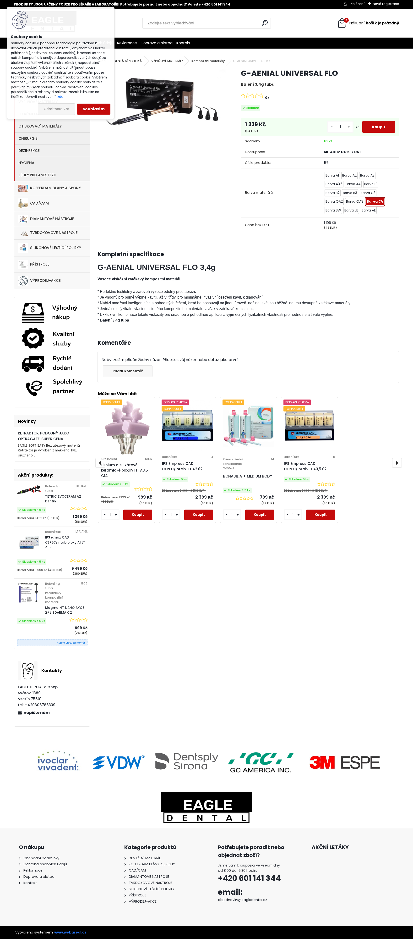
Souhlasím (94, 109)
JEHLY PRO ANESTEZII (37, 175)
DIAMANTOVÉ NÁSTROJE (52, 218)
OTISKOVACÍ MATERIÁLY (40, 126)
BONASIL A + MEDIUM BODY (247, 476)
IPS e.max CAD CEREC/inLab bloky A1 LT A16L (65, 542)
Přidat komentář (128, 371)
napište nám (37, 712)
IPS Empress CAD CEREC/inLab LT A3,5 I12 (305, 466)
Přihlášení (356, 3)
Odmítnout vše (56, 109)
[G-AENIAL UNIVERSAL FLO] (162, 107)
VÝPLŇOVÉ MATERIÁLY (167, 61)
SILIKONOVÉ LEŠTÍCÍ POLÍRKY (55, 247)
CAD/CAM (39, 203)
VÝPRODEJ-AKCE (45, 280)
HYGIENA (26, 162)
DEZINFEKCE (29, 150)
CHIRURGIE (28, 138)
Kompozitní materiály (208, 61)
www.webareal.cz (70, 932)
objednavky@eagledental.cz (242, 899)
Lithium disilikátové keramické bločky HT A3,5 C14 (124, 470)
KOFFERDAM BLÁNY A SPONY (55, 187)
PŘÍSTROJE (39, 264)
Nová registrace (386, 3)
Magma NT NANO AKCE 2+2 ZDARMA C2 (64, 610)
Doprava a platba (157, 42)
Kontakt (183, 42)
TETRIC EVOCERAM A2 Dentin (63, 499)
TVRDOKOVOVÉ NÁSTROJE (54, 232)
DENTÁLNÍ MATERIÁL (128, 61)
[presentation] (100, 463)
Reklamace (127, 42)
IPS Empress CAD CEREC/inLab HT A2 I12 (182, 466)
